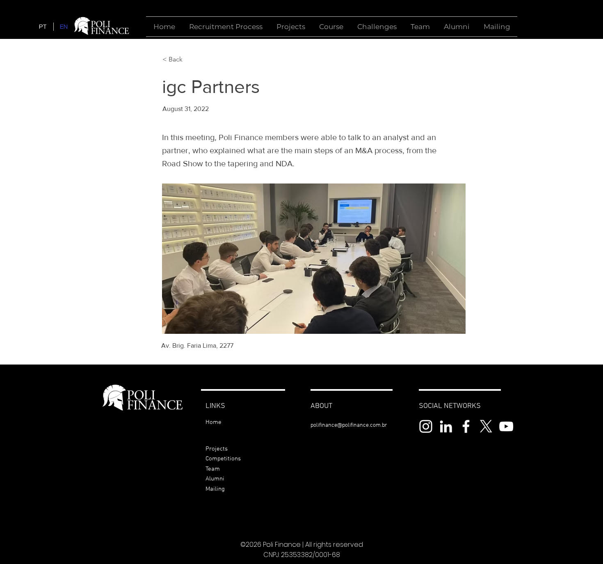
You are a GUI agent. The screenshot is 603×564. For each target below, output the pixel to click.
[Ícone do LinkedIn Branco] (446, 426)
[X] (486, 426)
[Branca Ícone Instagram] (425, 426)
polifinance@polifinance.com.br (349, 425)
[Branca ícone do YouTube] (506, 426)
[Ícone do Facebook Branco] (466, 426)
